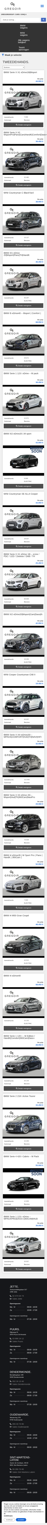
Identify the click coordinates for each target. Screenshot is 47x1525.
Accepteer (21, 1520)
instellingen (8, 1516)
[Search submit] (43, 20)
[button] (42, 6)
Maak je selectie (13, 55)
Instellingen (9, 1520)
